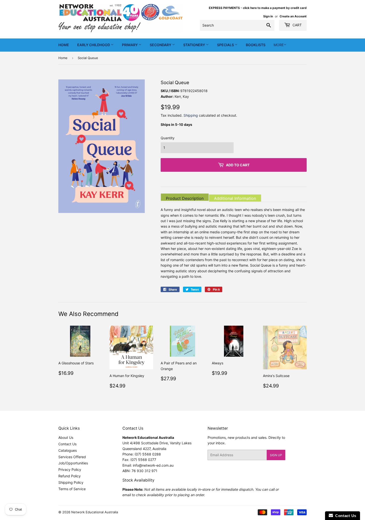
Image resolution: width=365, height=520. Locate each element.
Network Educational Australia (94, 512)
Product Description (185, 198)
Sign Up (276, 455)
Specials (226, 45)
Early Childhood (94, 45)
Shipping (190, 115)
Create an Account (293, 16)
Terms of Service (72, 489)
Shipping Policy (70, 482)
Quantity (168, 138)
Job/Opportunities (73, 463)
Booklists (255, 45)
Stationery (194, 45)
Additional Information (235, 198)
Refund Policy (69, 476)
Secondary (161, 45)
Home (63, 45)
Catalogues (67, 450)
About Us (65, 437)
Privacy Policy (69, 469)
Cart (297, 25)
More (279, 45)
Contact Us (67, 444)
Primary (130, 45)
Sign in (268, 16)
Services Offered (72, 457)
